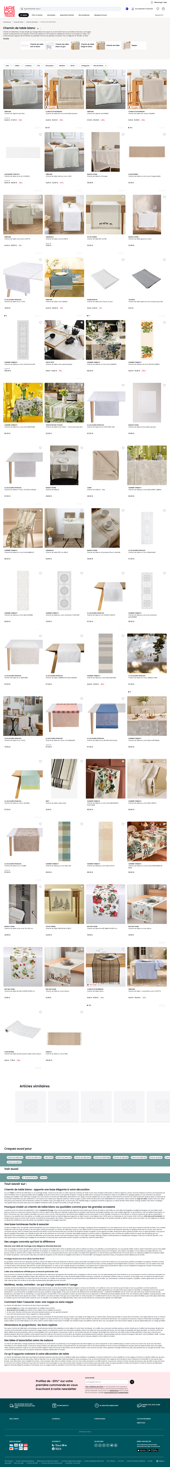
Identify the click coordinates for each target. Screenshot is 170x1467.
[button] (163, 8)
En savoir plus (155, 1446)
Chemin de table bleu (138, 1157)
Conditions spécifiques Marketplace (25, 1461)
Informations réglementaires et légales (71, 1461)
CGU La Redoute (111, 1461)
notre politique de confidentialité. (116, 1393)
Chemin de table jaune (83, 1157)
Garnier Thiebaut (13, 1178)
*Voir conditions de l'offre (94, 1387)
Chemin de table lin (14, 1162)
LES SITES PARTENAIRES (144, 1419)
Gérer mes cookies (19, 1463)
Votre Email (89, 1378)
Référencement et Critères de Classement (47, 1461)
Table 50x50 (48, 1157)
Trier (7, 66)
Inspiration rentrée (67, 15)
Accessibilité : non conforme (73, 1463)
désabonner (114, 1391)
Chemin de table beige (102, 1157)
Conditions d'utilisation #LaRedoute (136, 1461)
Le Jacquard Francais (30, 1178)
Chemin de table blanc (48, 22)
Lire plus (6, 39)
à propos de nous (99, 1419)
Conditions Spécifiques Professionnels (94, 1461)
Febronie (44, 1178)
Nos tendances (84, 15)
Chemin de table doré (15, 1157)
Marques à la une (100, 15)
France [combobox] (161, 1461)
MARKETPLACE (141, 1423)
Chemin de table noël (63, 1157)
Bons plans (51, 15)
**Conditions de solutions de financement (52, 1463)
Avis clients (121, 1461)
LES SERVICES (56, 1419)
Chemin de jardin (156, 1157)
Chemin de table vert (33, 1157)
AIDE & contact (14, 1419)
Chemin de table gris (121, 1157)
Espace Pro (159, 15)
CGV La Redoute (9, 1461)
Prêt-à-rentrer (37, 15)
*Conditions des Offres (32, 1463)
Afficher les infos (85, 1432)
